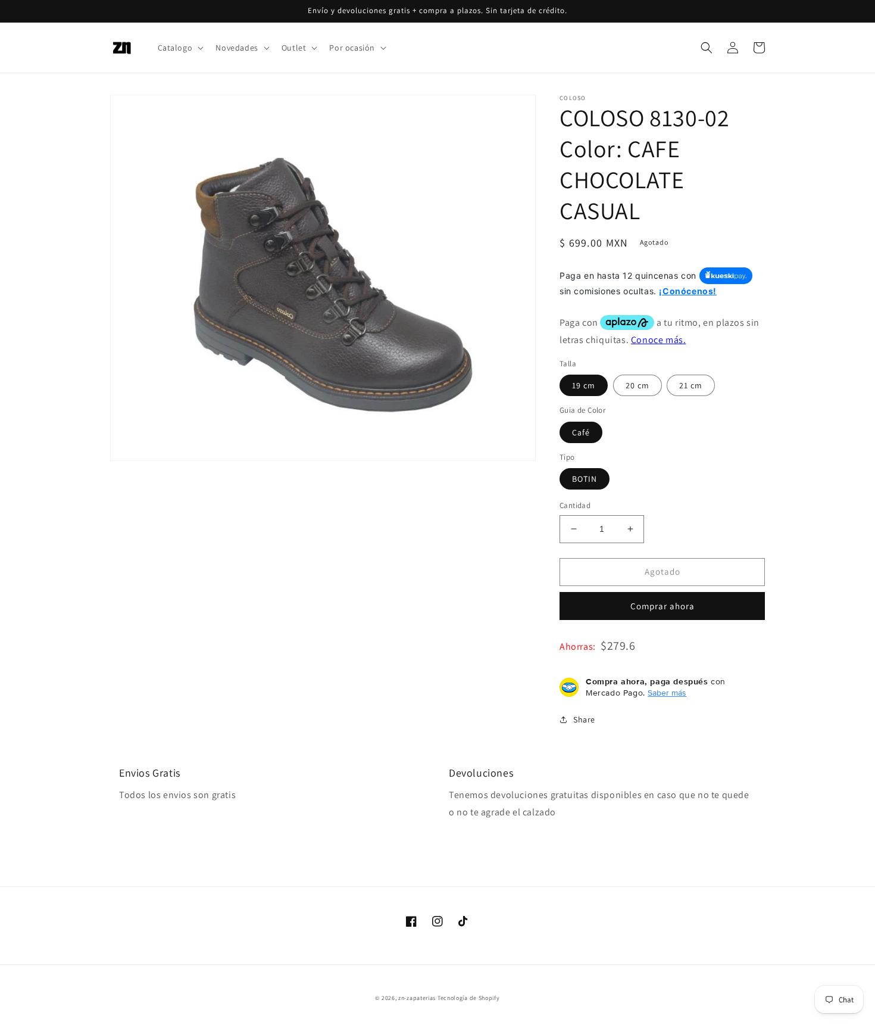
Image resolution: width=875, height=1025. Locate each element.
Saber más (667, 693)
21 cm (690, 385)
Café (581, 432)
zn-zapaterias (417, 998)
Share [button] (584, 719)
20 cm (637, 385)
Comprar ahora (662, 606)
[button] (180, 47)
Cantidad (575, 505)
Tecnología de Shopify (469, 998)
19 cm (583, 385)
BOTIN (584, 478)
